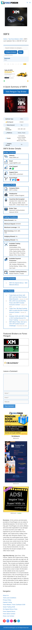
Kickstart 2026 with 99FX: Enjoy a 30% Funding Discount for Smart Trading (19, 318)
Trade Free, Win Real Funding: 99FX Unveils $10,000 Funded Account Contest (18, 310)
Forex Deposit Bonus (9, 611)
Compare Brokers (10, 52)
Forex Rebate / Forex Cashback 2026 (14, 604)
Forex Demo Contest (9, 613)
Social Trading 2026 (9, 607)
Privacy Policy (7, 600)
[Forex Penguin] (10, 2)
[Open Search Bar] (27, 2)
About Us (6, 595)
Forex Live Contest (8, 616)
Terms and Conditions (9, 598)
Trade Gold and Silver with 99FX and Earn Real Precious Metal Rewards (18, 297)
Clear (20, 52)
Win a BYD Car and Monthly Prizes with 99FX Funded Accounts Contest (17, 302)
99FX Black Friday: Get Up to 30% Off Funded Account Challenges (18, 323)
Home (5, 39)
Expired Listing (7, 602)
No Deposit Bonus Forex (10, 609)
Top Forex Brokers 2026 (15, 39)
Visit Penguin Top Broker (16, 92)
